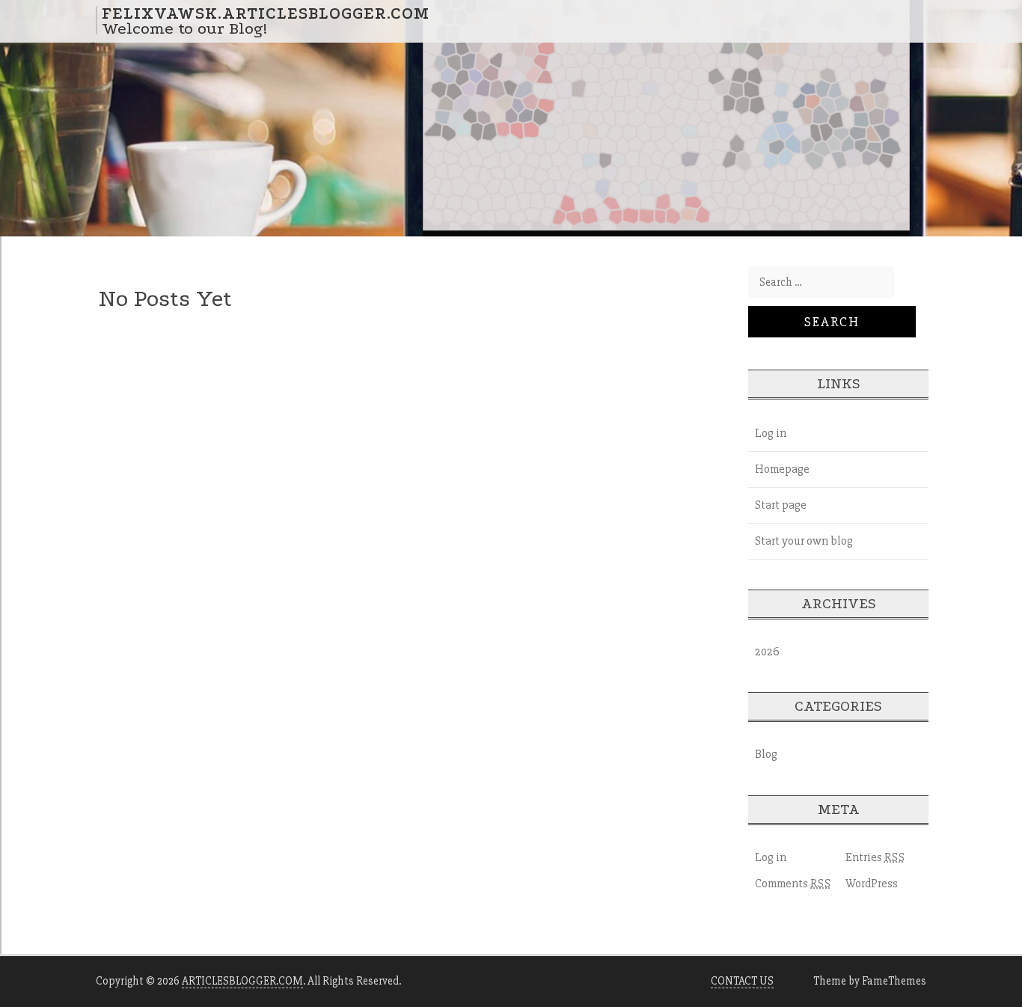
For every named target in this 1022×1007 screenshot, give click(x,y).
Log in (770, 433)
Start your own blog (804, 540)
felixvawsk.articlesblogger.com (265, 12)
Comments (793, 883)
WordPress (871, 883)
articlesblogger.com (242, 981)
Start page (781, 505)
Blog (766, 754)
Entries (875, 857)
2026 (767, 651)
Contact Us (742, 981)
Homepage (782, 469)
